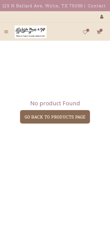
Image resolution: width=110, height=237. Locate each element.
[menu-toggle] (6, 31)
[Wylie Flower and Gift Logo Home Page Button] (24, 31)
